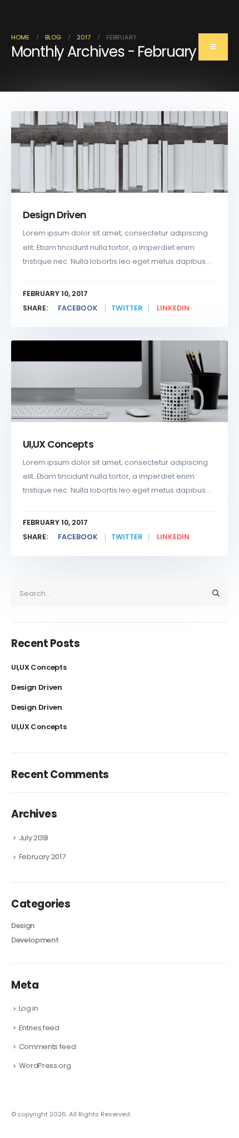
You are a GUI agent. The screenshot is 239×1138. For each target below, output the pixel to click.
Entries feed (39, 1027)
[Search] (216, 593)
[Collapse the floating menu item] (213, 47)
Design (22, 925)
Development (34, 940)
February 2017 (42, 856)
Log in (28, 1008)
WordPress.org (45, 1065)
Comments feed (47, 1046)
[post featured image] (119, 152)
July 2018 (33, 838)
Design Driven (55, 215)
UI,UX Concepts (58, 444)
